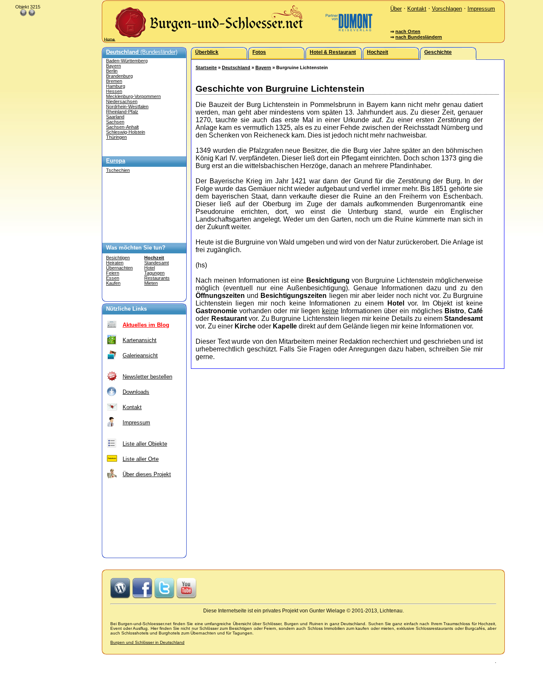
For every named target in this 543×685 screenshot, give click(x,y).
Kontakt (416, 9)
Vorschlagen (447, 9)
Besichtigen (118, 257)
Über (396, 9)
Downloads (136, 392)
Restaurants (157, 278)
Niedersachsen (121, 101)
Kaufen (113, 283)
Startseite (206, 67)
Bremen (114, 81)
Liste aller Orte (141, 459)
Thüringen (116, 137)
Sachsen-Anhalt (122, 126)
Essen (112, 278)
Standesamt (156, 262)
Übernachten (119, 267)
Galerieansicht (140, 355)
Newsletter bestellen (147, 376)
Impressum (481, 9)
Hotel (149, 267)
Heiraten (114, 262)
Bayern (113, 65)
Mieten (151, 283)
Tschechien (118, 170)
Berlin (112, 70)
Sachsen (115, 121)
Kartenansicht (140, 340)
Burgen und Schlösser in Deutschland (147, 642)
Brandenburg (119, 76)
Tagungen (154, 272)
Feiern (112, 272)
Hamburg (115, 86)
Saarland (115, 116)
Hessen (114, 91)
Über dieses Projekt (147, 474)
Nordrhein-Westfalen (127, 106)
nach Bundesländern (418, 36)
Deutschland (236, 67)
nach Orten (407, 31)
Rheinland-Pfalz (122, 111)
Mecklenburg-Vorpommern (133, 96)
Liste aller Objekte (145, 444)
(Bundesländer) (141, 52)
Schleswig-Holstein (125, 132)
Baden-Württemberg (127, 60)
